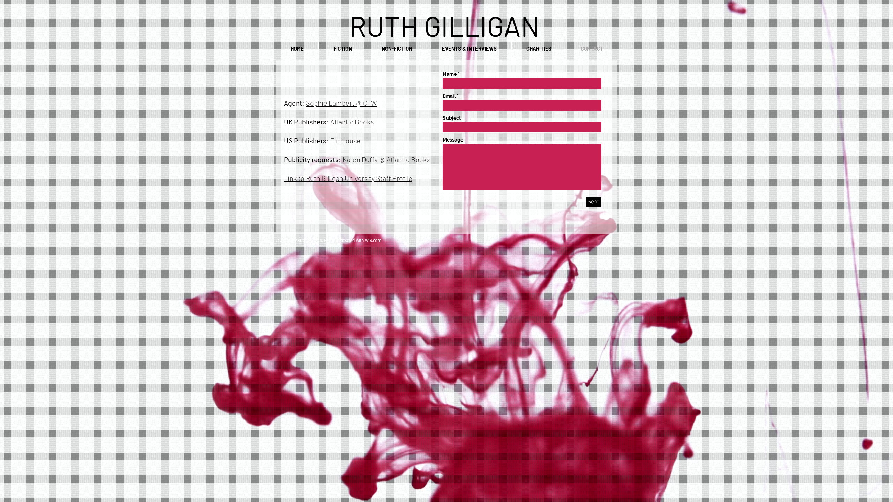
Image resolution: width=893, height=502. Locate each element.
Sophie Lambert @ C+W (341, 103)
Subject (452, 117)
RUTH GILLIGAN (444, 25)
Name (450, 73)
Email (449, 95)
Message (453, 139)
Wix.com (373, 240)
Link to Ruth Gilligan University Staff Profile (348, 178)
